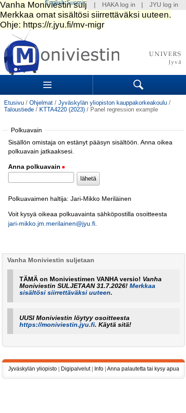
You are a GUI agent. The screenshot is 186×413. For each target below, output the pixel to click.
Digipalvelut (75, 369)
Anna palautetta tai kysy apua (143, 369)
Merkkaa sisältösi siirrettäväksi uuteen (87, 289)
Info (98, 369)
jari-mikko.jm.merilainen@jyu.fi (51, 223)
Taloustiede (19, 109)
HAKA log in (118, 4)
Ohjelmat (41, 102)
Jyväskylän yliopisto (32, 369)
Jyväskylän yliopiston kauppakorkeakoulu (112, 102)
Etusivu (14, 102)
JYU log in (163, 4)
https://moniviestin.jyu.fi (57, 324)
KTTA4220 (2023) (62, 109)
